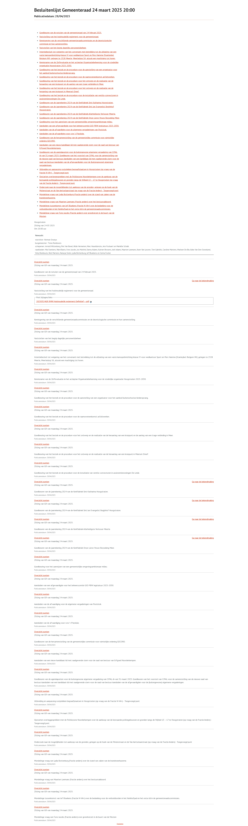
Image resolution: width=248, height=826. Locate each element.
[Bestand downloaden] (91, 301)
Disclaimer (120, 824)
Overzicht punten (41, 262)
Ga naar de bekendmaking (203, 280)
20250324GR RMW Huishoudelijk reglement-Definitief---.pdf (62, 301)
